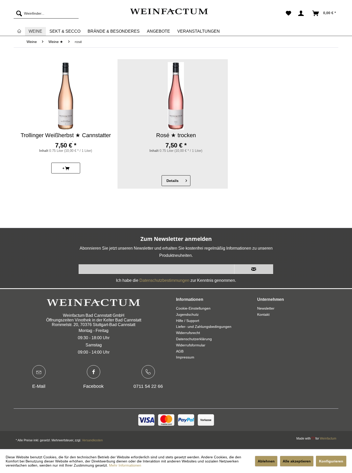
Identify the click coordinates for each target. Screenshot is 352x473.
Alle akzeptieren (297, 461)
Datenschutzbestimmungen (164, 280)
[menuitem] (46, 13)
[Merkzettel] (288, 13)
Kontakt (263, 314)
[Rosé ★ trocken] (176, 96)
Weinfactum (328, 438)
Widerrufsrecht (188, 333)
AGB (179, 351)
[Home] (19, 31)
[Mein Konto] (302, 13)
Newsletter (265, 308)
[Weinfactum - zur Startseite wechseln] (169, 14)
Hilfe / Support (187, 321)
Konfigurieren (331, 461)
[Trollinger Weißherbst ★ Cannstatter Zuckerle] (65, 96)
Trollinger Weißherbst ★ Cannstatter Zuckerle (66, 137)
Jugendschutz (187, 314)
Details (172, 181)
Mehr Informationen (125, 465)
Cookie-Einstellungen (193, 308)
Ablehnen (266, 461)
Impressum (185, 357)
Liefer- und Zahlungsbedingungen (203, 327)
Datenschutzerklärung (194, 339)
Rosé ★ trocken (176, 135)
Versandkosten (92, 440)
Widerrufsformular (190, 345)
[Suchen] (18, 13)
